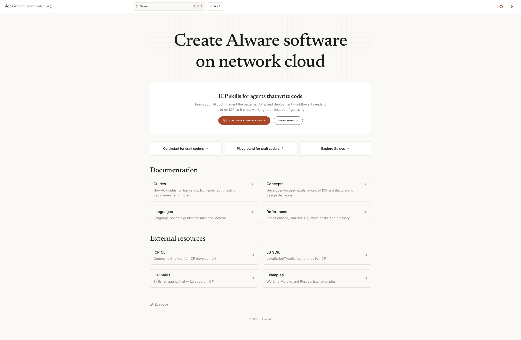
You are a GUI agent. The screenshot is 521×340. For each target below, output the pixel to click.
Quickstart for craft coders (183, 148)
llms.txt (266, 319)
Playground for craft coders (258, 148)
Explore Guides (333, 148)
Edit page (161, 304)
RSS (255, 319)
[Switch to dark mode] (513, 6)
